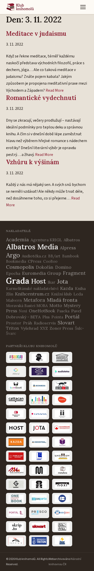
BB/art (54, 256)
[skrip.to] (16, 526)
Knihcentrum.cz (32, 294)
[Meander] (39, 470)
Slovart (66, 322)
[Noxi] (62, 484)
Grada (17, 281)
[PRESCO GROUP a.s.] (39, 512)
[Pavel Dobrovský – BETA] (62, 498)
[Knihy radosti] (62, 442)
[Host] (16, 427)
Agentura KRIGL (46, 239)
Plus (46, 317)
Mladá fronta (62, 300)
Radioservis (45, 322)
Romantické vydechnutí (41, 98)
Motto (55, 305)
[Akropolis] (62, 357)
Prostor (13, 322)
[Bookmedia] (39, 385)
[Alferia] (16, 371)
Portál (72, 316)
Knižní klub (61, 293)
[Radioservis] (62, 512)
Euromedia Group (41, 273)
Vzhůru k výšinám (32, 162)
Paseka (63, 311)
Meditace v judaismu (36, 34)
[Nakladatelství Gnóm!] (16, 484)
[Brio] (62, 385)
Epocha (13, 273)
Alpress (68, 248)
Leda (78, 293)
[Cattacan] (16, 399)
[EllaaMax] (62, 399)
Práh (27, 322)
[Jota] (39, 427)
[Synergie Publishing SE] (16, 540)
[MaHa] (16, 470)
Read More (55, 90)
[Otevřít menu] (83, 7)
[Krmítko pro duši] (16, 456)
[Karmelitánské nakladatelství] (62, 427)
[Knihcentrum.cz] (39, 442)
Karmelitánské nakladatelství (32, 288)
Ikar (51, 282)
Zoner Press (61, 328)
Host (38, 281)
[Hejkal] (62, 413)
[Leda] (39, 456)
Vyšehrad (29, 328)
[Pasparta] (39, 498)
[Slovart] (39, 526)
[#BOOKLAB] (16, 357)
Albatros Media (32, 246)
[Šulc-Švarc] (62, 526)
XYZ (44, 328)
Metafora (34, 300)
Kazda (66, 288)
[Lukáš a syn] (62, 456)
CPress (34, 261)
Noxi (23, 311)
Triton (12, 328)
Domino (63, 267)
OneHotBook (42, 311)
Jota (62, 281)
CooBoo (50, 261)
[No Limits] (39, 484)
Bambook (70, 256)
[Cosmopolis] (39, 399)
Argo (13, 255)
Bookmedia (16, 261)
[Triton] (39, 540)
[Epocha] (16, 413)
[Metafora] (62, 470)
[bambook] (16, 385)
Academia (17, 240)
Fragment (74, 273)
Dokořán (44, 267)
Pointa (57, 317)
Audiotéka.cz (34, 255)
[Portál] (16, 512)
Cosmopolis (20, 267)
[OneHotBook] (16, 498)
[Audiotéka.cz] (62, 371)
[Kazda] (16, 442)
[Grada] (39, 413)
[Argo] (39, 371)
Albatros (72, 239)
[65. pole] (39, 357)
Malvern (14, 300)
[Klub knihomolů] (20, 7)
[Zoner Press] (62, 540)
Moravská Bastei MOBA (27, 305)
